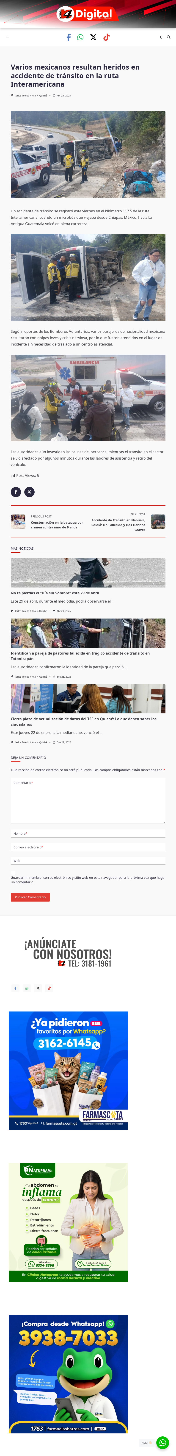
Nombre (20, 833)
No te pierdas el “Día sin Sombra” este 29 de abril (55, 592)
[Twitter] (93, 37)
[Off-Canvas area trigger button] (8, 37)
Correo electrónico (28, 847)
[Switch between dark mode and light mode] (161, 37)
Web (17, 860)
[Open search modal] (168, 37)
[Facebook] (68, 37)
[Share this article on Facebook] (16, 492)
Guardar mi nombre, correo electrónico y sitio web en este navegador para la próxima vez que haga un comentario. (88, 879)
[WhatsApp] (80, 37)
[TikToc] (106, 37)
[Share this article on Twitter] (29, 492)
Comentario (23, 782)
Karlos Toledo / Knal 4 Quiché (30, 95)
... (113, 601)
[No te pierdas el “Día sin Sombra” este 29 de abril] (88, 573)
